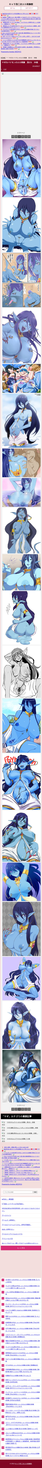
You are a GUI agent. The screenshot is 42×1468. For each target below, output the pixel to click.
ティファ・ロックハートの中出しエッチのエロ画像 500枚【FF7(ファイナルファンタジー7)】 (22, 1305)
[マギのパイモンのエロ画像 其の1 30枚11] (21, 644)
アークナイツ (6, 1215)
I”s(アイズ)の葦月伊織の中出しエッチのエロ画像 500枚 (23, 1360)
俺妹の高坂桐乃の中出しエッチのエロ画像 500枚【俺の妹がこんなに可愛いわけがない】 (23, 1342)
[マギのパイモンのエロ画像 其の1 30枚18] (21, 1000)
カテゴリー (29, 8)
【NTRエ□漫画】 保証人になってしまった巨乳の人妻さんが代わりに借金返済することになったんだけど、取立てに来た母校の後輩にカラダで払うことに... (21, 1179)
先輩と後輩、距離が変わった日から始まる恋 (16, 1147)
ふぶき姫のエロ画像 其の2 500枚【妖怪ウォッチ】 (22, 1429)
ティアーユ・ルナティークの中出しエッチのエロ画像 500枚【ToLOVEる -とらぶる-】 (23, 1393)
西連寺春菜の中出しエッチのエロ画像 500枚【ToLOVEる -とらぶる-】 (20, 1405)
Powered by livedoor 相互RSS (11, 52)
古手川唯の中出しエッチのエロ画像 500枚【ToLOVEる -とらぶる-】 (22, 1329)
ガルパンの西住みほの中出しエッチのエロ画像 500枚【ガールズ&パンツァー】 (23, 1434)
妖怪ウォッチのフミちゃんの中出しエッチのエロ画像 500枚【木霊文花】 (23, 1381)
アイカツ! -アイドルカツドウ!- (12, 1234)
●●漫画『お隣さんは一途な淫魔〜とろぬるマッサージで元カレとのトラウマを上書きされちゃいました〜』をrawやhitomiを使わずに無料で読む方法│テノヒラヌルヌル (21, 19)
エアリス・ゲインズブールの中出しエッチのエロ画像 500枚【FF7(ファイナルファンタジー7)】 (23, 1387)
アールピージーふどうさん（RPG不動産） (16, 1225)
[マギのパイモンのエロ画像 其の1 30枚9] (21, 553)
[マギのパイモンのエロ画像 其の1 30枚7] (21, 477)
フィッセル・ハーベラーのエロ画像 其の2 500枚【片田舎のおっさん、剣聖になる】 (23, 1411)
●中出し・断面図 (8, 1199)
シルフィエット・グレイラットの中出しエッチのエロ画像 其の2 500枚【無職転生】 (23, 1336)
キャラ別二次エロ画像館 (21, 4)
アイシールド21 (7, 1238)
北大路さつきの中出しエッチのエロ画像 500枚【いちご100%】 (23, 1281)
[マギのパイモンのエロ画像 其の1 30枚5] (21, 392)
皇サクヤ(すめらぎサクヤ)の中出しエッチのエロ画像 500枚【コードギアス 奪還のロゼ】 (22, 1454)
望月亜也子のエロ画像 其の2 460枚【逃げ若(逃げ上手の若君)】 (23, 1448)
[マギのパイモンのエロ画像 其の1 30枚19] (21, 1048)
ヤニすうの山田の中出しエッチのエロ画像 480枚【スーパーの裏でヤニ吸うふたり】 (23, 1348)
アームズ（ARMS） (9, 1220)
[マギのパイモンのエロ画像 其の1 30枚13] (21, 752)
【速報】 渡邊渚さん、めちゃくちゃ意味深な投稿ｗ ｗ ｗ (19, 1170)
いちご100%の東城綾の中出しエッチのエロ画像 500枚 (22, 1293)
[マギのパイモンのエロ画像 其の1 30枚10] (21, 590)
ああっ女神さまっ (8, 1229)
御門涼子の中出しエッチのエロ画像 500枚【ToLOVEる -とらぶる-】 (22, 1417)
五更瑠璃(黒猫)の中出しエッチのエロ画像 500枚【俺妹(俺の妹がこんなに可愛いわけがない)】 (22, 1370)
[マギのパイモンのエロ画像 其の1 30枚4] (21, 362)
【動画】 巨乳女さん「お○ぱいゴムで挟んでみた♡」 (18, 1172)
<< (13, 136)
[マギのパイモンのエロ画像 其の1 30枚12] (21, 697)
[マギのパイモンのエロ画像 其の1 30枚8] (21, 506)
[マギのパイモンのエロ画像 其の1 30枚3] (21, 306)
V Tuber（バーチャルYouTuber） (13, 1204)
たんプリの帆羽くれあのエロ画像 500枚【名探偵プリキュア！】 (23, 1311)
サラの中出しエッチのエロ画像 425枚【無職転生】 (22, 1365)
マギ (4, 69)
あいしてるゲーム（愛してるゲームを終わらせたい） (20, 1243)
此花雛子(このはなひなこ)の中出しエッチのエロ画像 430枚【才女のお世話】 (22, 1399)
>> (29, 136)
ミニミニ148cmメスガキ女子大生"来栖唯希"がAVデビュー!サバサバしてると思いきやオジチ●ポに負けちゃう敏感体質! (21, 40)
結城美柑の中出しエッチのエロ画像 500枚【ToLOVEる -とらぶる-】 (22, 1323)
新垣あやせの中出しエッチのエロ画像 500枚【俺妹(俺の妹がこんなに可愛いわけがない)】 (23, 1299)
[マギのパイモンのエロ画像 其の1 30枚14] (21, 809)
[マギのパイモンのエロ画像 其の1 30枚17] (21, 955)
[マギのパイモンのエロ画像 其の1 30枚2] (21, 251)
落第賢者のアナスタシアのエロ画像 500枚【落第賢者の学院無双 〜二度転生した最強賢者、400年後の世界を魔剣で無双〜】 (23, 1441)
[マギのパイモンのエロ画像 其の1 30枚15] (21, 861)
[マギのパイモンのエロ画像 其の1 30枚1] (21, 196)
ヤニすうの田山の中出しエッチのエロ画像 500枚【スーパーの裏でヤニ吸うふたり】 (23, 1287)
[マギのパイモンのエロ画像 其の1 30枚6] (21, 447)
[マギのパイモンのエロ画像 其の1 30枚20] (21, 1102)
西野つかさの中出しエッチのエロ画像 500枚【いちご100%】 (23, 1317)
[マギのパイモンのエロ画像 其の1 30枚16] (21, 900)
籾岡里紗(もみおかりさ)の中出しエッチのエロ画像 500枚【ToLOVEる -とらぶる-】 (22, 1354)
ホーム (12, 8)
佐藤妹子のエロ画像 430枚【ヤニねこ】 (18, 1375)
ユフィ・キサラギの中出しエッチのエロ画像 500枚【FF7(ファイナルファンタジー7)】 (22, 1424)
